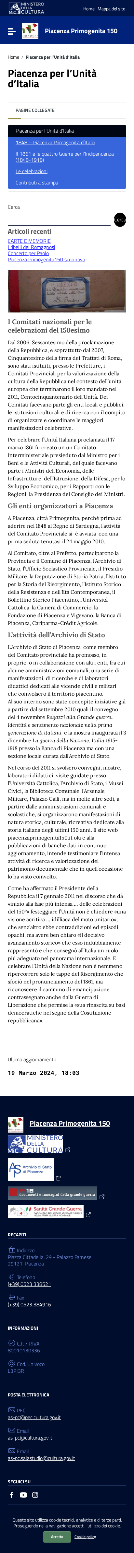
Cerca (14, 207)
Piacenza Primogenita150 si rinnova (46, 259)
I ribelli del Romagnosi (31, 247)
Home (89, 8)
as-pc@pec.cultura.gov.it (34, 1417)
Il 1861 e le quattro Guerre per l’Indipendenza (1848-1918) (65, 157)
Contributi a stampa (37, 182)
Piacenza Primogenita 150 (81, 31)
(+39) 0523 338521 (29, 1284)
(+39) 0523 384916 (29, 1304)
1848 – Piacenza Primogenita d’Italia (55, 142)
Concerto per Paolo (28, 253)
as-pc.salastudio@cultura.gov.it (41, 1458)
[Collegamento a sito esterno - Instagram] (35, 1494)
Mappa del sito (111, 8)
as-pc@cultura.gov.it (30, 1438)
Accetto (57, 1537)
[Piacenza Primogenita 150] (30, 30)
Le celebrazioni (31, 171)
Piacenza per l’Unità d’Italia (45, 131)
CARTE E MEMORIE (29, 241)
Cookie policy (85, 1537)
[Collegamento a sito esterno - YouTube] (23, 1494)
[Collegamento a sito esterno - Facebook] (12, 1494)
